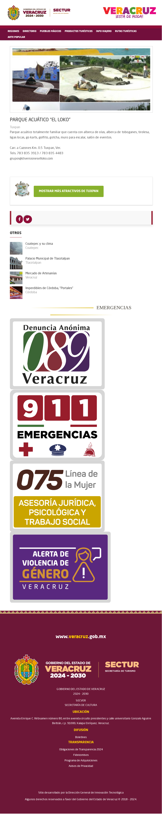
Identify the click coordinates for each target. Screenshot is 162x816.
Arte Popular (16, 37)
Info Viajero (103, 31)
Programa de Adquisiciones (81, 760)
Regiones (13, 31)
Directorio (29, 31)
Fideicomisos (81, 755)
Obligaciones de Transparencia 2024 (81, 749)
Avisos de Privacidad (81, 766)
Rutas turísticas (126, 31)
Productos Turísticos (79, 31)
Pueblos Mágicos (50, 31)
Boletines (81, 737)
